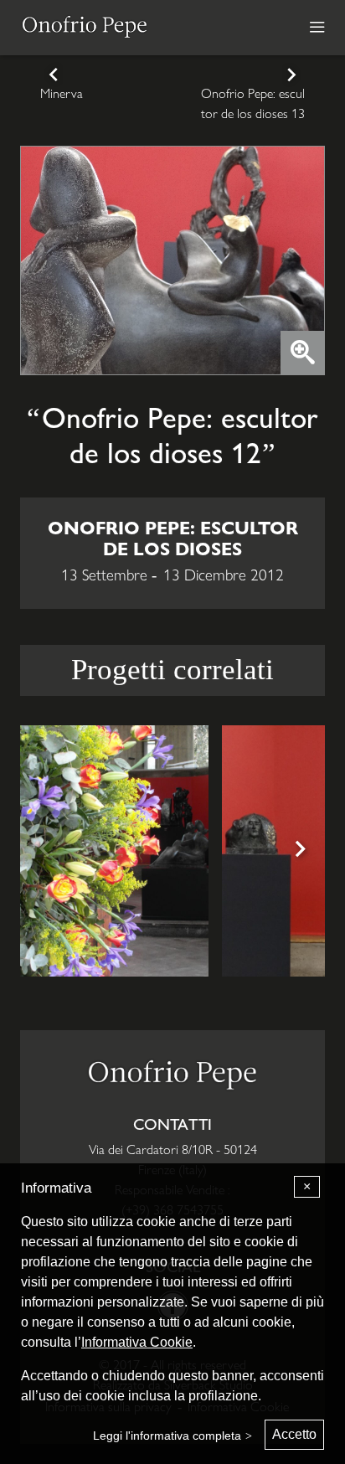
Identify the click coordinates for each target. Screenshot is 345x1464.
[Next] (298, 851)
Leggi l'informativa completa (167, 1435)
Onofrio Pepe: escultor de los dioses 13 (253, 103)
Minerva (61, 93)
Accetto (294, 1434)
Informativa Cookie (137, 1342)
